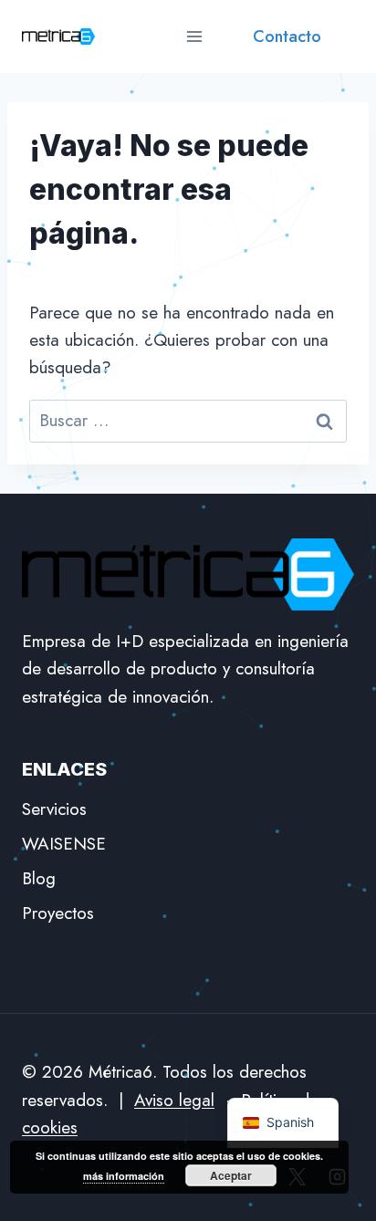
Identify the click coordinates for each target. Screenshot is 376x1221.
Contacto (287, 36)
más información (123, 1176)
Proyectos (58, 913)
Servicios (54, 809)
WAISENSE (64, 843)
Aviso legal (174, 1100)
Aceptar (231, 1175)
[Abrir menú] (194, 36)
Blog (39, 878)
